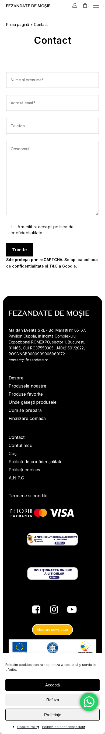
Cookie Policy (28, 727)
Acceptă (52, 685)
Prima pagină (17, 24)
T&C (53, 266)
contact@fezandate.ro (28, 360)
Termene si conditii (28, 495)
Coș (12, 453)
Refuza (52, 700)
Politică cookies (24, 469)
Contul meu (20, 445)
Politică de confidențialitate (63, 727)
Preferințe (52, 714)
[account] (75, 5)
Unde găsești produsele (33, 402)
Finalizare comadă (27, 418)
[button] (96, 5)
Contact (16, 437)
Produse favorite (26, 394)
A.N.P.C (16, 478)
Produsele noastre (27, 386)
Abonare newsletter (52, 630)
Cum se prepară (25, 410)
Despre (16, 378)
